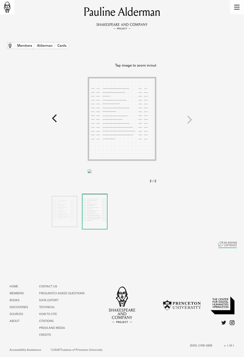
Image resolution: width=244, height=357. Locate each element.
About (15, 321)
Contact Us (48, 286)
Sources (16, 314)
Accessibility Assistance (25, 350)
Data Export (49, 300)
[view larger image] (122, 123)
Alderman (45, 46)
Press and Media (52, 328)
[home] (7, 7)
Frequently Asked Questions (62, 293)
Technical (47, 307)
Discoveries (19, 307)
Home (10, 46)
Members (24, 46)
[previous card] (44, 121)
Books (15, 300)
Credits (45, 335)
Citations (46, 321)
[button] (237, 7)
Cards (61, 46)
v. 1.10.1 (229, 345)
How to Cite (48, 314)
